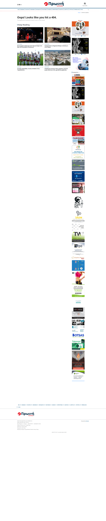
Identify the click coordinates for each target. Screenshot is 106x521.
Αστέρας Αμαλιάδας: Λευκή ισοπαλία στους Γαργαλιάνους (28, 69)
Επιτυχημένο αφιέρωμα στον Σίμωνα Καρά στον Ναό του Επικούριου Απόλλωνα (29, 46)
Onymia (87, 417)
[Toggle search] (88, 9)
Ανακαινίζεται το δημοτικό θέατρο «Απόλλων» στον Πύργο (56, 46)
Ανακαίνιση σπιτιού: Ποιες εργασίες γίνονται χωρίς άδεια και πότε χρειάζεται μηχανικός (56, 69)
